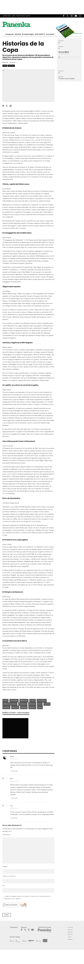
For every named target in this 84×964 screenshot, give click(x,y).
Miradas (18, 34)
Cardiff (33, 700)
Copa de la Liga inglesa (10, 704)
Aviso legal (70, 927)
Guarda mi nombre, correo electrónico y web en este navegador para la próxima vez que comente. (28, 897)
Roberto (12, 756)
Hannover (15, 707)
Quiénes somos (7, 16)
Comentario (6, 834)
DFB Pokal (32, 704)
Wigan (40, 707)
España (5, 65)
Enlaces (28, 16)
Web (3, 885)
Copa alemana (42, 700)
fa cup (40, 704)
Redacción (5, 62)
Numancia (32, 707)
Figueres (47, 704)
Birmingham (24, 700)
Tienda (13, 16)
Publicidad (70, 939)
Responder (14, 771)
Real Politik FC (40, 34)
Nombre (5, 866)
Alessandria (14, 700)
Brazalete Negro (28, 34)
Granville (7, 707)
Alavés (6, 700)
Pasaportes (9, 34)
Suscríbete (50, 34)
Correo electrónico (9, 876)
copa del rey (23, 704)
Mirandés (24, 707)
